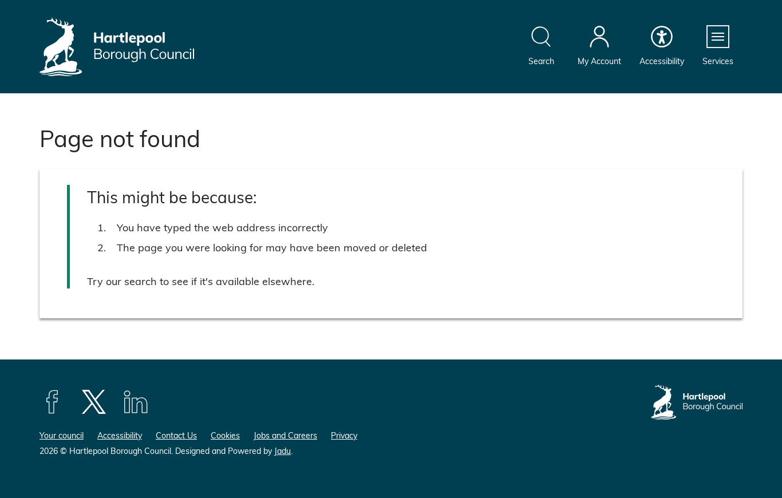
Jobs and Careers (285, 435)
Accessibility (119, 435)
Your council (62, 435)
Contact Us (176, 435)
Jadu (282, 450)
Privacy (344, 435)
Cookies (225, 435)
